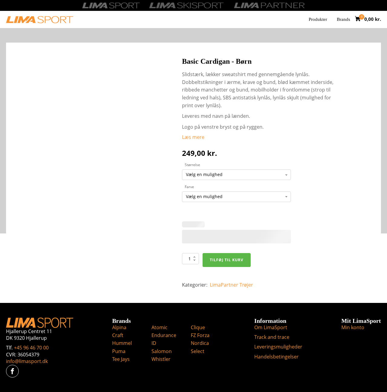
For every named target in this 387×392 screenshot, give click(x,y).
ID (153, 343)
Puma (118, 351)
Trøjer (246, 284)
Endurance (163, 335)
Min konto (352, 327)
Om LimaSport (270, 327)
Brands (343, 19)
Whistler (161, 359)
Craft (117, 335)
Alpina (119, 327)
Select (197, 351)
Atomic (159, 327)
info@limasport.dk (27, 361)
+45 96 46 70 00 (31, 347)
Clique (198, 327)
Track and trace (271, 337)
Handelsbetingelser (276, 356)
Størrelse (192, 164)
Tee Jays (121, 359)
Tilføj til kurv (226, 259)
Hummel (122, 343)
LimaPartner (224, 284)
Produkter (318, 19)
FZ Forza (200, 335)
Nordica (200, 343)
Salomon (161, 351)
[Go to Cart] (359, 19)
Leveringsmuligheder (278, 346)
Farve (189, 186)
